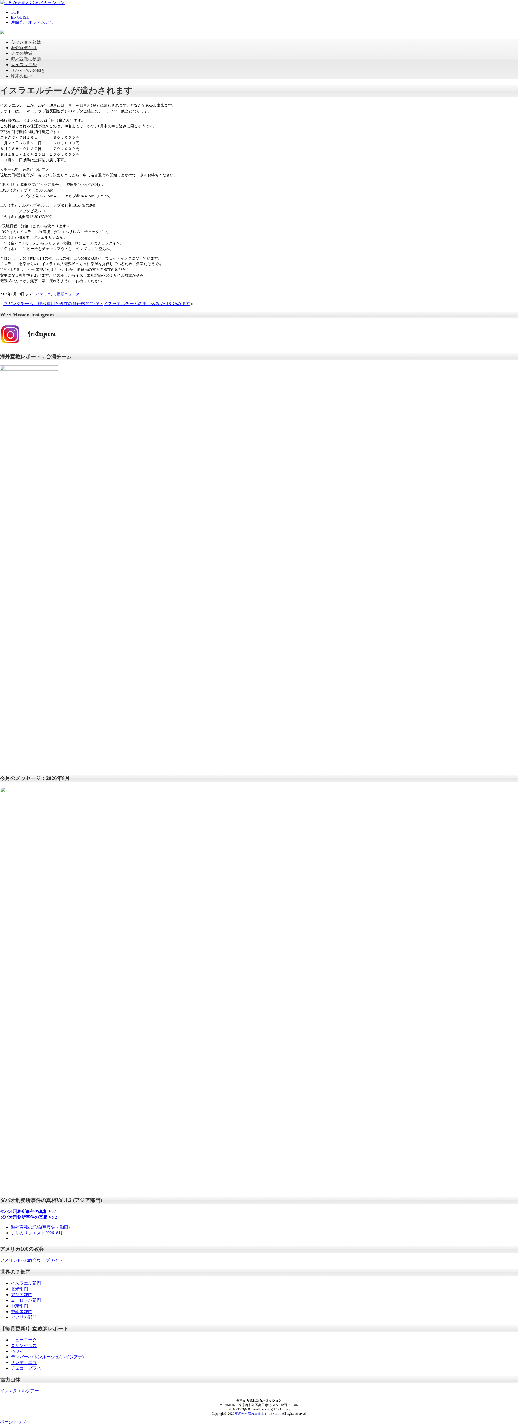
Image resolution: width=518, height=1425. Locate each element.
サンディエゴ (24, 1362)
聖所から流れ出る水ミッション (257, 1414)
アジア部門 (21, 1294)
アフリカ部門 (24, 1317)
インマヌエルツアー (19, 1391)
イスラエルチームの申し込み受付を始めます (147, 303)
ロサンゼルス (24, 1345)
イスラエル (45, 294)
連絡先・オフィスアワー (34, 22)
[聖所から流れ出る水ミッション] (32, 2)
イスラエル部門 (26, 1283)
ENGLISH (20, 17)
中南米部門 (21, 1311)
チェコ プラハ (26, 1368)
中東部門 (19, 1306)
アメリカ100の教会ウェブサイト (31, 1260)
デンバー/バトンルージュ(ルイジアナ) (47, 1357)
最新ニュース (68, 294)
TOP (15, 12)
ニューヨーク (24, 1340)
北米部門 (19, 1289)
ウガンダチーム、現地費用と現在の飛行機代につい (53, 303)
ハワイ (17, 1351)
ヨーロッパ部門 (26, 1300)
